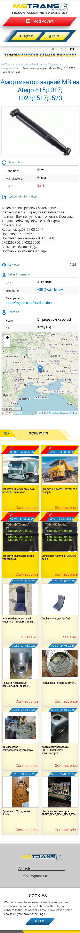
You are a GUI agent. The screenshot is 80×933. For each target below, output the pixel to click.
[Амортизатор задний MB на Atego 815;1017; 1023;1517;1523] (40, 131)
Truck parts (38, 64)
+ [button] (7, 337)
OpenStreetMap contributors (63, 413)
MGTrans (6, 64)
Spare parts (22, 64)
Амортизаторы (10, 68)
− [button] (7, 344)
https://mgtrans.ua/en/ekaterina (29, 302)
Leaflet (41, 413)
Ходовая (53, 64)
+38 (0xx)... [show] (50, 289)
